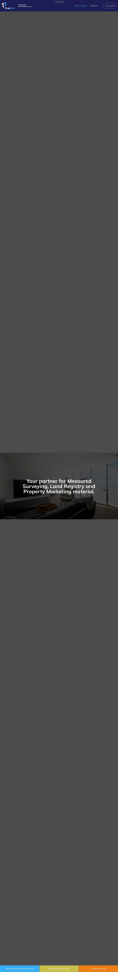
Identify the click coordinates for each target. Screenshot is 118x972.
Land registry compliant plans (59, 969)
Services (94, 6)
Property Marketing (98, 969)
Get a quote (109, 6)
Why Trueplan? (81, 6)
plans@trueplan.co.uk (24, 6)
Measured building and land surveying (19, 969)
